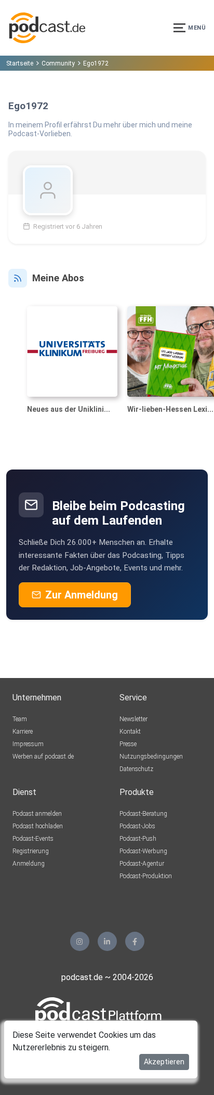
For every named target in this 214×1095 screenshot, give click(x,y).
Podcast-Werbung (143, 851)
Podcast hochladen (37, 826)
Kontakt (130, 731)
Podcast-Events (33, 838)
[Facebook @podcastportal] (134, 941)
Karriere (22, 731)
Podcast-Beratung (143, 813)
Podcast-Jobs (137, 826)
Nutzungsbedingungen (151, 756)
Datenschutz (136, 769)
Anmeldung (28, 863)
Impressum (28, 744)
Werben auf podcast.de (43, 756)
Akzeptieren (164, 1062)
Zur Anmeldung (81, 595)
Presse (128, 744)
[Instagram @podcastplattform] (79, 941)
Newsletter (133, 719)
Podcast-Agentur (141, 863)
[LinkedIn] (107, 941)
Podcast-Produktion (145, 876)
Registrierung (30, 851)
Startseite (19, 63)
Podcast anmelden (37, 813)
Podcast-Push (137, 838)
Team (19, 719)
